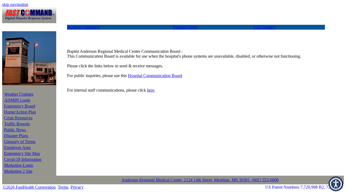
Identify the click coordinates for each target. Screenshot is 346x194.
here (150, 90)
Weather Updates (18, 94)
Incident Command (83, 27)
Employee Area (17, 147)
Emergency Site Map (22, 153)
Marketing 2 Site (18, 171)
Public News (15, 129)
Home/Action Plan (20, 112)
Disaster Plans (16, 135)
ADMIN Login (17, 100)
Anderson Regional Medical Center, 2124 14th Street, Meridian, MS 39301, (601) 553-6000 (200, 180)
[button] (335, 183)
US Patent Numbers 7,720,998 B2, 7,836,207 (304, 187)
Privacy (77, 187)
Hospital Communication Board (155, 75)
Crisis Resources (18, 118)
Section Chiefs (185, 27)
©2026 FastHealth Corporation (29, 187)
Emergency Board (19, 106)
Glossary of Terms (19, 141)
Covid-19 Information (22, 159)
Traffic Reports (17, 124)
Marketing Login (18, 165)
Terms (63, 187)
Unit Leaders (264, 27)
